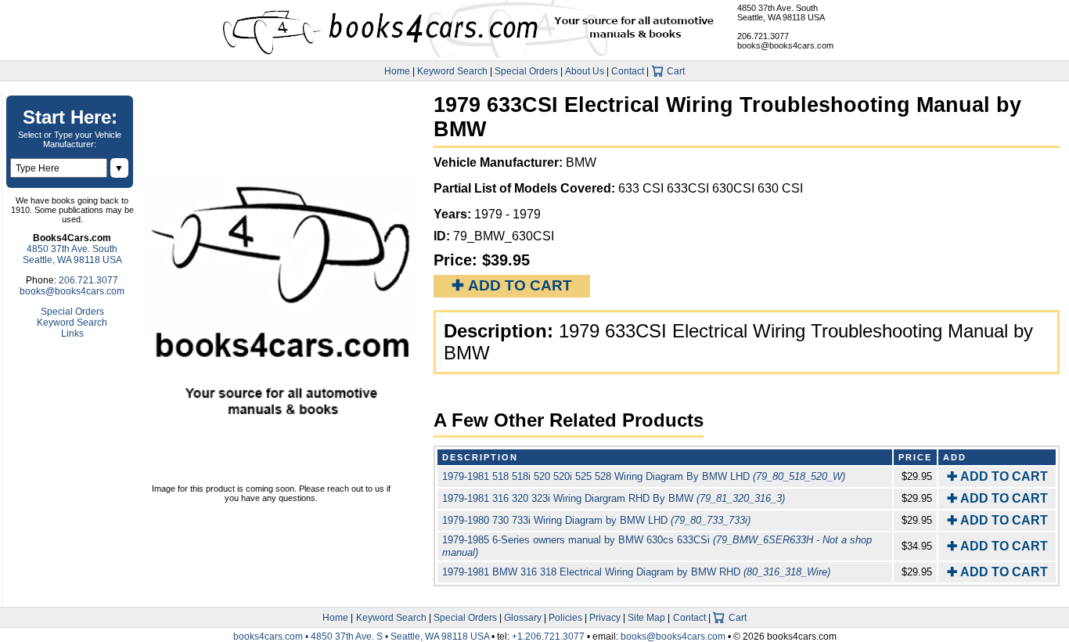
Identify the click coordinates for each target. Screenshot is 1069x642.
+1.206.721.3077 (548, 636)
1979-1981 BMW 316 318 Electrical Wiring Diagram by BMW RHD (636, 572)
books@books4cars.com (785, 45)
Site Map (646, 617)
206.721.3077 (763, 36)
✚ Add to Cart (512, 285)
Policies (565, 617)
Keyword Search (452, 71)
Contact (627, 71)
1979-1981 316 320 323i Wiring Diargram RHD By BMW (613, 498)
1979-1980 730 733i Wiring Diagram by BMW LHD (596, 520)
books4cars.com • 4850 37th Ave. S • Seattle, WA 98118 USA (362, 636)
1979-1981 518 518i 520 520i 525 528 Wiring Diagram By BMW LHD (643, 476)
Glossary (523, 617)
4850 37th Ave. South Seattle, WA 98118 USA (781, 12)
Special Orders (526, 71)
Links (72, 333)
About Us (584, 71)
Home (397, 71)
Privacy (605, 617)
